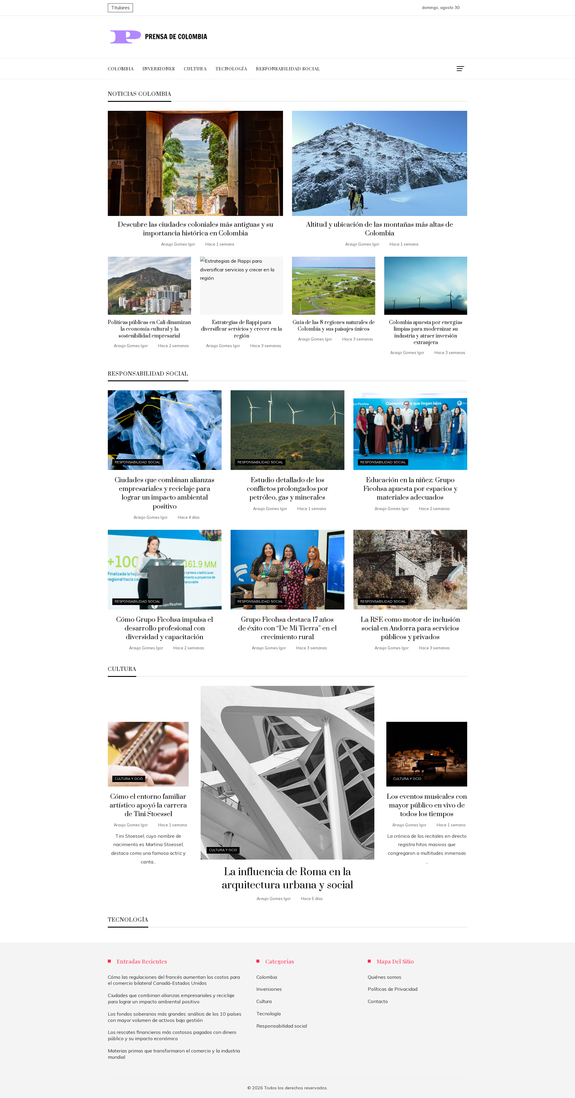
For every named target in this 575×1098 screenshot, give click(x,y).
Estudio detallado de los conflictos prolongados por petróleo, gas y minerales (287, 489)
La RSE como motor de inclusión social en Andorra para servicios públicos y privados (410, 628)
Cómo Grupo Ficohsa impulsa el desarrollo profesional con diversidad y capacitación (164, 628)
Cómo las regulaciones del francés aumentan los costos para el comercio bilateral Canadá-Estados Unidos (174, 980)
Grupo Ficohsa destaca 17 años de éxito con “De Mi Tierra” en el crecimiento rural (287, 628)
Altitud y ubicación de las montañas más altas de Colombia (379, 229)
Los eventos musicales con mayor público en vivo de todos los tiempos (427, 806)
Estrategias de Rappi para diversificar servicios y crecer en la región (241, 329)
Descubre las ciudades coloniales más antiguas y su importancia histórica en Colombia (195, 229)
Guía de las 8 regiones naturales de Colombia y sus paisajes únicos (334, 325)
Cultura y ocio (223, 850)
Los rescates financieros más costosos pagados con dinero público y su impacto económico (172, 1035)
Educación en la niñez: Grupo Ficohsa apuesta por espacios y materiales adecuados (410, 489)
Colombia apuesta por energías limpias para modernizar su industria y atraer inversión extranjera (425, 332)
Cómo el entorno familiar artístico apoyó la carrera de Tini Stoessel (148, 806)
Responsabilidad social (137, 462)
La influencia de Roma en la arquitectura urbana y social (287, 879)
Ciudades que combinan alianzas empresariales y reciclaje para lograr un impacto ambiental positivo (164, 493)
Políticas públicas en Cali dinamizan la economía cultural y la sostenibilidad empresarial (149, 329)
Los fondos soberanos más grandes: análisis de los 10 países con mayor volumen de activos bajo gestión (174, 1017)
